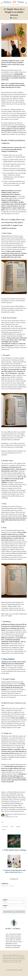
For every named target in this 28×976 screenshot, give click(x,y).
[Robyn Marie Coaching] (14, 3)
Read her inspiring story (12, 801)
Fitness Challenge (9, 659)
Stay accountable (8, 173)
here (22, 811)
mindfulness (15, 647)
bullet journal (5, 826)
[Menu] (2, 3)
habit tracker (13, 198)
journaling (18, 826)
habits (12, 826)
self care (4, 829)
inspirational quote (7, 437)
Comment (4, 883)
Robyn (3, 792)
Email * (5, 905)
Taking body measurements (9, 332)
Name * (5, 899)
